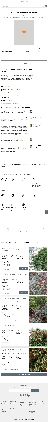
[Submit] (46, 6)
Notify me (24, 59)
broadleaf (4, 228)
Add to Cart (24, 268)
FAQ (2, 409)
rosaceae (8, 86)
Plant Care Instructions (23, 405)
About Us (41, 401)
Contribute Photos (32, 412)
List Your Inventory (31, 408)
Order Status (4, 403)
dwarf (7, 92)
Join (35, 390)
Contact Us (4, 401)
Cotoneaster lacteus (9, 325)
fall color (10, 92)
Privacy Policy (42, 406)
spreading (19, 92)
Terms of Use (42, 403)
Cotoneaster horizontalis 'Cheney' (15, 274)
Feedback (3, 411)
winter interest (24, 92)
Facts (14, 156)
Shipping (22, 402)
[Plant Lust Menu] (2, 1)
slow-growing (5, 231)
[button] (43, 6)
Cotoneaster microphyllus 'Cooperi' (12, 249)
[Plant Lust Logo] (24, 1)
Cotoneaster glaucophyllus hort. (14, 298)
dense (4, 92)
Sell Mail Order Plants (33, 405)
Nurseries (12, 408)
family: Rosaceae (31, 228)
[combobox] (10, 269)
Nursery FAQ (32, 402)
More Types (32, 156)
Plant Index (13, 401)
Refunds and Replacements (4, 406)
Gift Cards (13, 403)
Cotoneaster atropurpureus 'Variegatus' (12, 350)
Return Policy (13, 406)
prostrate (14, 92)
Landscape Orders (22, 408)
